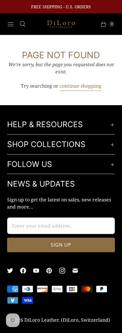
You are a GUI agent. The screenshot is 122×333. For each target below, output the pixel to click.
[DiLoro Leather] (61, 24)
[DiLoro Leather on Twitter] (13, 270)
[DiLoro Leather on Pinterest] (52, 270)
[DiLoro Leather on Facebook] (26, 270)
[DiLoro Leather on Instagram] (65, 270)
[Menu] (11, 24)
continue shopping (80, 86)
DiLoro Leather (41, 320)
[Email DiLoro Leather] (78, 270)
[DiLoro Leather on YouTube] (39, 270)
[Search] (22, 24)
